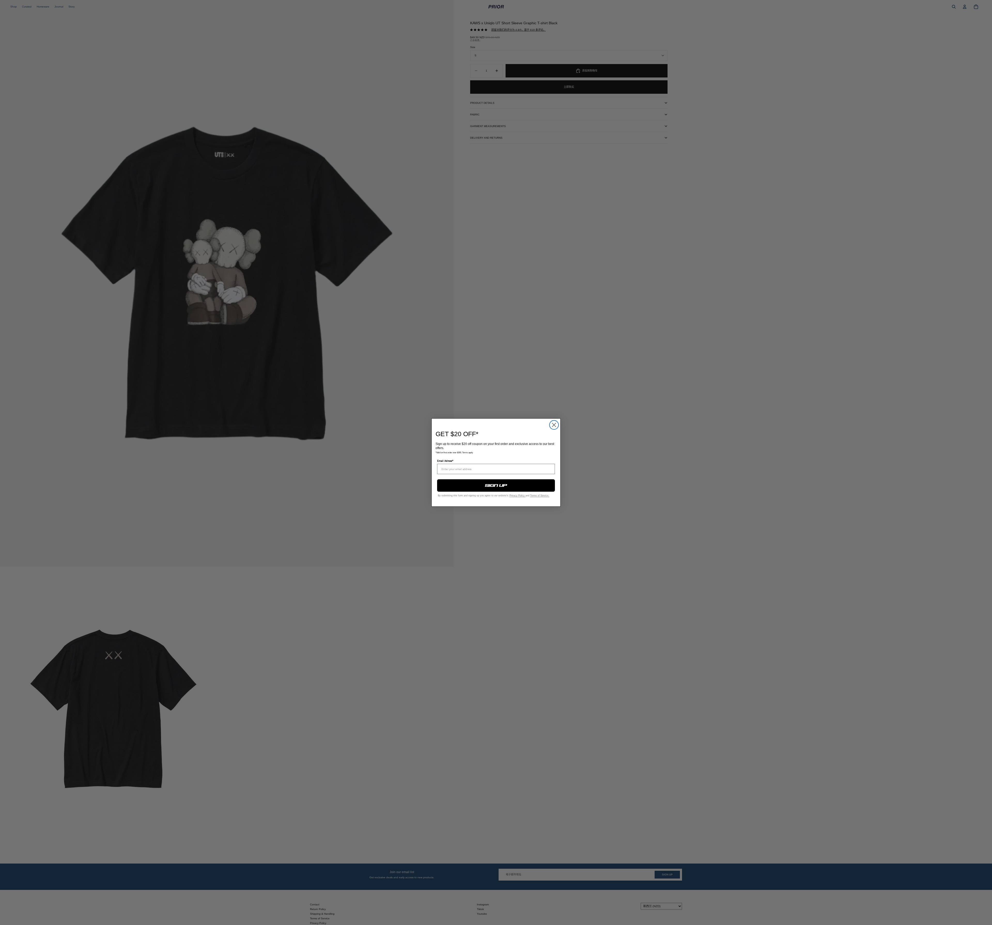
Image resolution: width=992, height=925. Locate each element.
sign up (496, 485)
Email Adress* (445, 460)
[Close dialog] (554, 424)
